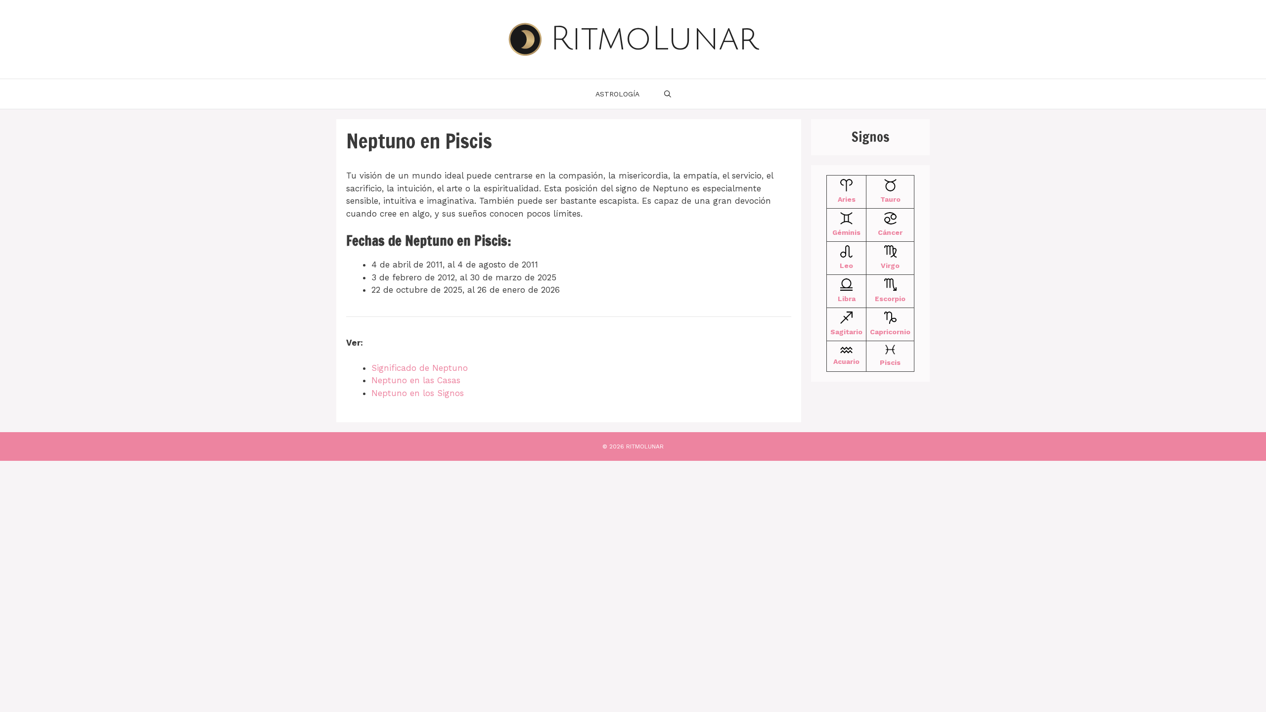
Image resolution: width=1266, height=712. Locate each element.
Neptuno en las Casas (415, 380)
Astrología (617, 94)
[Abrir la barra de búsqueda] (667, 94)
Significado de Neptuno (419, 368)
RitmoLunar (654, 39)
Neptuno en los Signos (417, 393)
